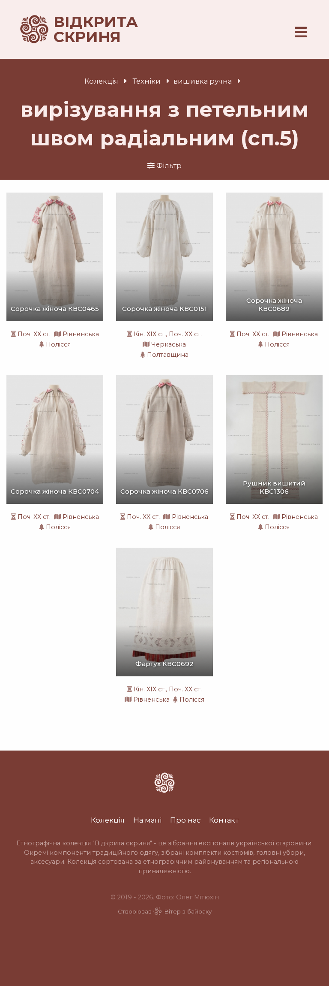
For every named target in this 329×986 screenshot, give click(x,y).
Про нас (185, 820)
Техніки (147, 81)
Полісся (58, 344)
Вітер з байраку (188, 911)
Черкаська (168, 344)
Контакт (224, 820)
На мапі (147, 820)
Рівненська (81, 334)
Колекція (101, 81)
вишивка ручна (202, 81)
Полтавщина (167, 355)
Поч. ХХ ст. (34, 334)
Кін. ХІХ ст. (150, 334)
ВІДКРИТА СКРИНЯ (86, 29)
